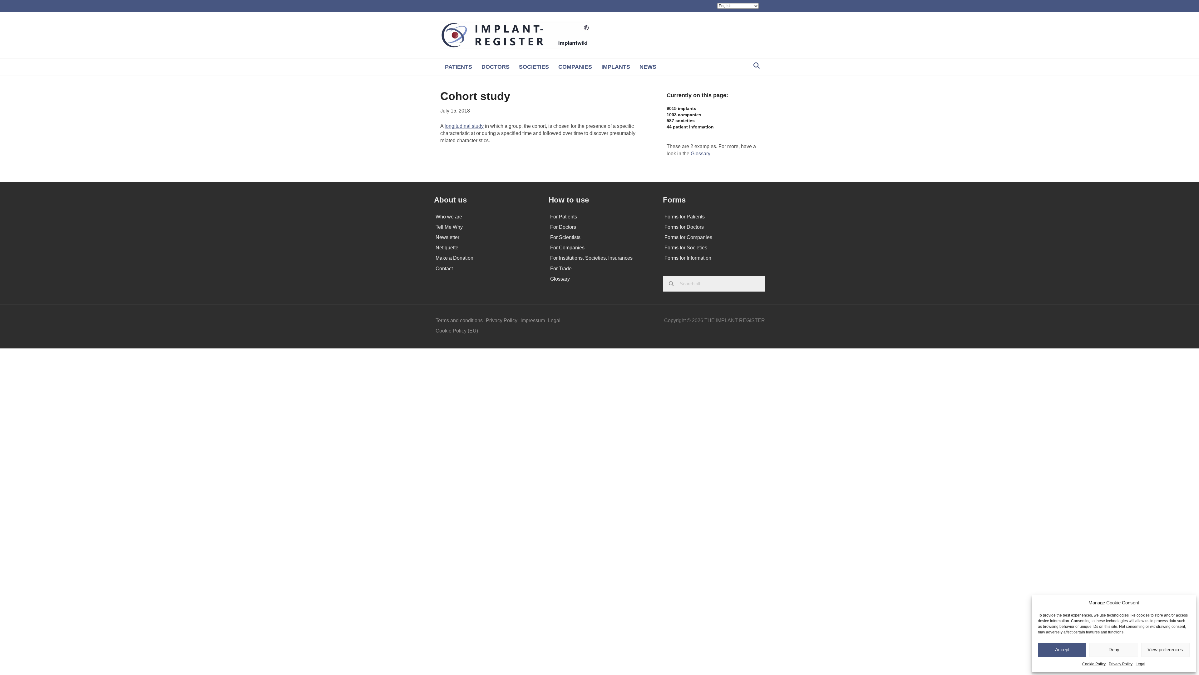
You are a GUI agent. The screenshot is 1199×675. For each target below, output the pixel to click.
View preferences (1165, 649)
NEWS (647, 67)
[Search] (755, 65)
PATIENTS (458, 67)
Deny (1113, 649)
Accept (1062, 649)
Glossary (700, 153)
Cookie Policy (1094, 664)
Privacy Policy (1120, 664)
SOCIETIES (534, 67)
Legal (1140, 664)
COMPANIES (575, 67)
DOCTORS (495, 67)
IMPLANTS (615, 67)
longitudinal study (464, 126)
